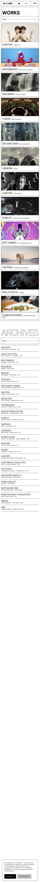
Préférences (24, 876)
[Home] (7, 4)
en (28, 3)
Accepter (10, 876)
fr (26, 3)
